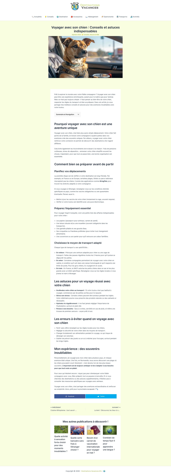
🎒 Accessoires (76, 17)
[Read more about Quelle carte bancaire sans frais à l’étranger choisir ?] (77, 430)
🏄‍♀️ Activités (134, 17)
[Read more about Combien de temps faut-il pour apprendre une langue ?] (110, 430)
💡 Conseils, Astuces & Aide (90, 34)
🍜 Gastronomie (107, 17)
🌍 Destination (62, 17)
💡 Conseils (49, 17)
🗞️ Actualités (37, 17)
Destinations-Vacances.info (91, 471)
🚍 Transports (122, 17)
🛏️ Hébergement (92, 17)
